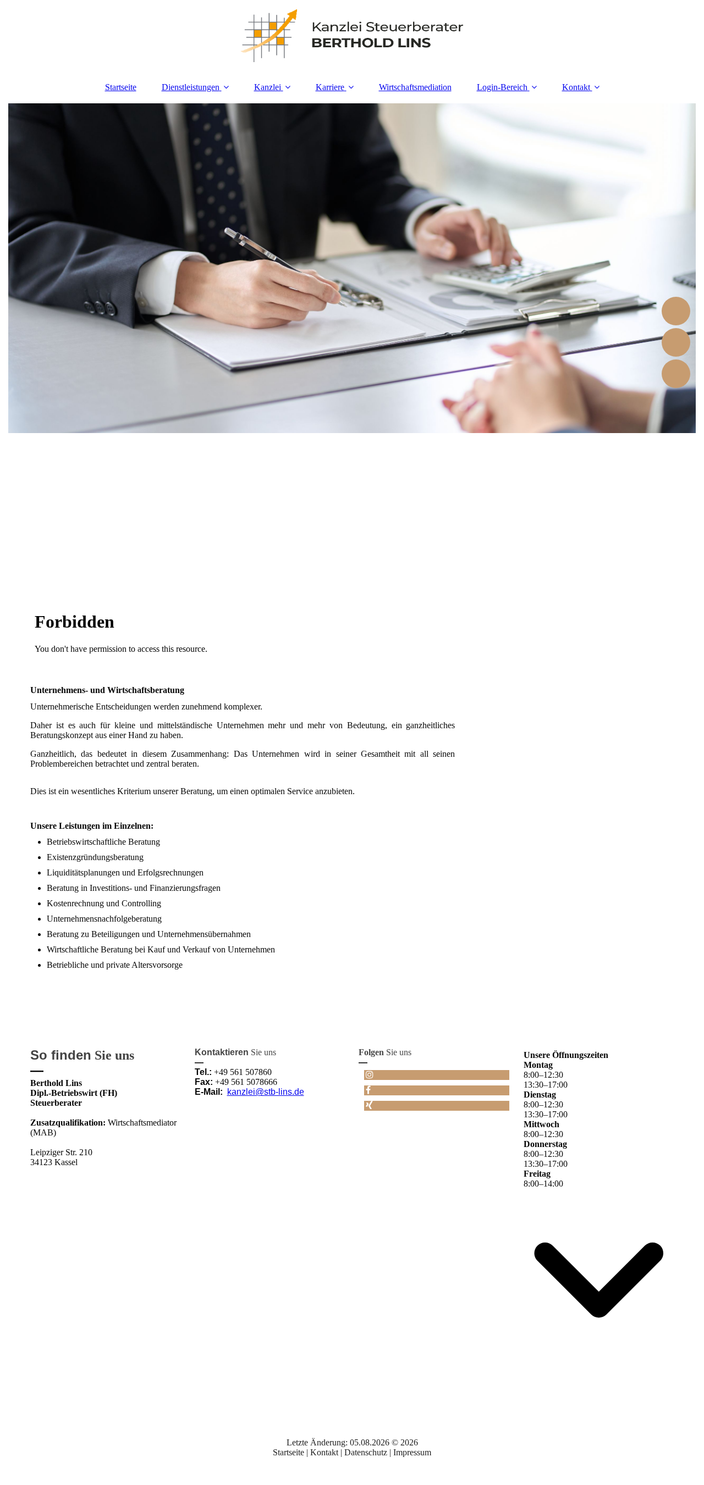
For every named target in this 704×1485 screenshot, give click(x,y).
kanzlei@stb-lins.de (265, 1091)
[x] (676, 311)
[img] (352, 35)
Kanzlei (267, 87)
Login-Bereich (502, 87)
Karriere (330, 87)
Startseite (120, 87)
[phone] (676, 342)
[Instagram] (368, 1074)
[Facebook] (367, 1090)
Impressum (412, 1452)
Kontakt (576, 87)
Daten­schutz (366, 1452)
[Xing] (368, 1105)
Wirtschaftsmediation (415, 87)
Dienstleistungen (190, 87)
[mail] (676, 373)
